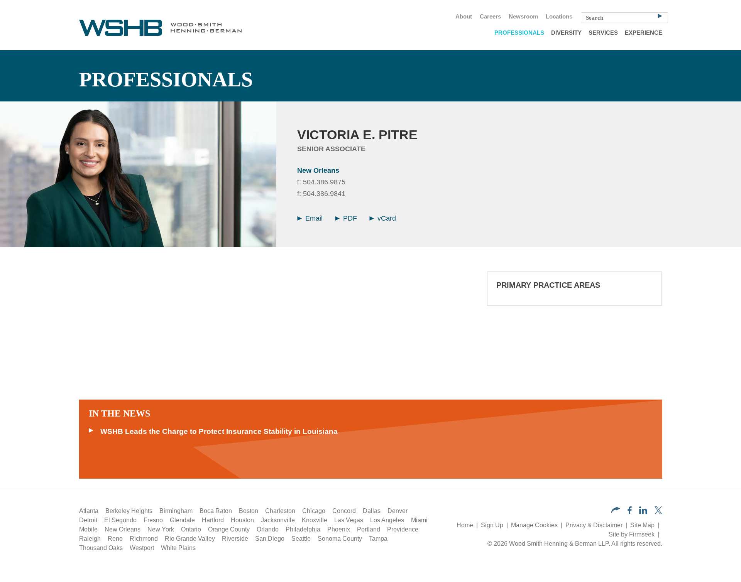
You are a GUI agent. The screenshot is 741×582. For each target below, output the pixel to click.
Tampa (378, 538)
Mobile (88, 529)
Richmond (144, 538)
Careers (490, 16)
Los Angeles (387, 520)
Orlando (268, 529)
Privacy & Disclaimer (594, 525)
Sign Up (492, 525)
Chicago (313, 511)
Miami (419, 520)
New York (160, 529)
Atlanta (88, 511)
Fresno (153, 520)
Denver (397, 511)
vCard (386, 218)
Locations (559, 16)
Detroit (88, 520)
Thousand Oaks (101, 548)
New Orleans (318, 170)
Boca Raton (216, 511)
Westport (142, 548)
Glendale (182, 520)
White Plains (178, 548)
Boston (248, 511)
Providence (402, 529)
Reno (115, 538)
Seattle (301, 538)
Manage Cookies (534, 525)
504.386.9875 (324, 182)
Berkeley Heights (128, 511)
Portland (368, 529)
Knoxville (314, 520)
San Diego (269, 538)
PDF (349, 218)
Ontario (191, 529)
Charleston (280, 511)
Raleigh (90, 538)
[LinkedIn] (643, 512)
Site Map (642, 525)
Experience (643, 33)
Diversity (566, 33)
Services (603, 33)
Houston (242, 520)
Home (465, 525)
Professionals (519, 33)
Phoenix (338, 529)
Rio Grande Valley (190, 538)
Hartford (213, 520)
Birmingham (176, 511)
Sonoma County (340, 538)
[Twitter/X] (658, 512)
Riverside (235, 538)
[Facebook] (630, 512)
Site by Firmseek (632, 534)
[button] (615, 511)
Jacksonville (278, 520)
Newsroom (523, 16)
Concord (344, 511)
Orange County (229, 529)
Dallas (372, 511)
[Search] (660, 15)
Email (313, 218)
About (463, 16)
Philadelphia (303, 529)
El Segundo (120, 520)
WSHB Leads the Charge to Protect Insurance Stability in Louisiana (219, 431)
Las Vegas (348, 520)
